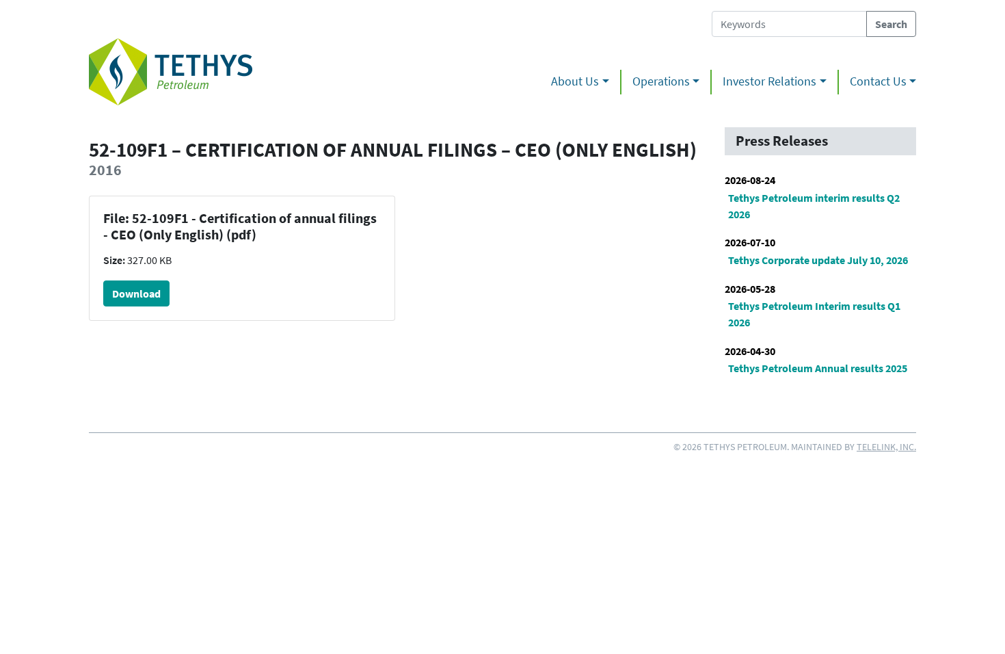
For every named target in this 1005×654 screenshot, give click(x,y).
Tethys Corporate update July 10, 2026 (818, 260)
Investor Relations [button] (769, 81)
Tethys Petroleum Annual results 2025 (817, 368)
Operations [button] (661, 81)
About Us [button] (575, 81)
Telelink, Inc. (886, 447)
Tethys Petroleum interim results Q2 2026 (814, 206)
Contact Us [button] (878, 81)
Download (136, 293)
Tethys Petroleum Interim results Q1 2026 (814, 314)
